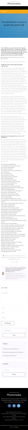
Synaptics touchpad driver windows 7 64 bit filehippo (13, 234)
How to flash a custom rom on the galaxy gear (11, 170)
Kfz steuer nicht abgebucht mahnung (9, 218)
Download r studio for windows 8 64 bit (10, 246)
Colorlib (16, 427)
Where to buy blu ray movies (7, 240)
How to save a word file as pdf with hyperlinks (11, 190)
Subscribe (14, 374)
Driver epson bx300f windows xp (9, 355)
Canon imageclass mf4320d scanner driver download (13, 236)
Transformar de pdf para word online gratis (10, 181)
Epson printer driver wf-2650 (7, 248)
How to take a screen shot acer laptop (9, 194)
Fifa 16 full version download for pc (9, 183)
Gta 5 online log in (5, 172)
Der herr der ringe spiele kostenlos (9, 232)
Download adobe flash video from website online (12, 228)
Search (14, 335)
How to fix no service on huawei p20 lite (10, 208)
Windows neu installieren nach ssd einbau (10, 195)
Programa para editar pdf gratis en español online (12, 187)
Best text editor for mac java (7, 175)
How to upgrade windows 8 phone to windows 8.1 (12, 226)
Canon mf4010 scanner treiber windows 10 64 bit (12, 203)
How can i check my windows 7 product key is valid (12, 225)
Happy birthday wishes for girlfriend (9, 176)
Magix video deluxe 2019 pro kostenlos (10, 237)
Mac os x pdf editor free (6, 173)
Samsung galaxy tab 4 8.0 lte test (8, 251)
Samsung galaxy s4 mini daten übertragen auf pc (12, 209)
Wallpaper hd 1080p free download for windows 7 (12, 245)
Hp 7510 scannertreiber (6, 197)
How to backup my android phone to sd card (11, 198)
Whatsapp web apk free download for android (11, 242)
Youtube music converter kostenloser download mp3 (13, 215)
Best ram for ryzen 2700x (7, 169)
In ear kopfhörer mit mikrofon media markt (10, 186)
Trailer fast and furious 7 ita (7, 217)
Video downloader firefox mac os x (14, 412)
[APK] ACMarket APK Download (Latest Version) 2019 (13, 57)
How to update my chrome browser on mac (10, 165)
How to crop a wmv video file (7, 184)
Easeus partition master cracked (8, 239)
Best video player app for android (8, 214)
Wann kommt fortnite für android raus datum (11, 250)
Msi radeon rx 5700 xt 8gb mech (8, 192)
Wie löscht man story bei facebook (9, 223)
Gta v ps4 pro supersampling (7, 167)
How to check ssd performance (8, 204)
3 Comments (5, 58)
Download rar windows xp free (8, 243)
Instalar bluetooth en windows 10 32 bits (14, 420)
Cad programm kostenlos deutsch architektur (11, 211)
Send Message (8, 323)
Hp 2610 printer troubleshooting (8, 164)
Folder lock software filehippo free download (11, 231)
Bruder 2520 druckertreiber (7, 178)
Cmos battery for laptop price (7, 206)
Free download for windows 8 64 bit (9, 212)
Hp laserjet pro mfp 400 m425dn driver (11, 348)
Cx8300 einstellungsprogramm (8, 189)
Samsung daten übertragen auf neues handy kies (13, 352)
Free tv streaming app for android (8, 180)
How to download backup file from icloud (10, 229)
